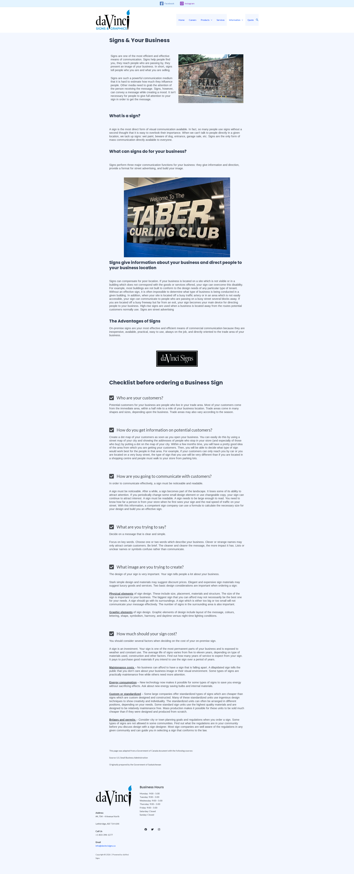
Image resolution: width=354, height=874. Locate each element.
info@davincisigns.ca (105, 845)
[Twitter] (152, 829)
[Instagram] (159, 829)
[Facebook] (146, 829)
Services (221, 20)
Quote (251, 20)
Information (234, 20)
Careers (192, 20)
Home (181, 20)
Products (205, 20)
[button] (210, 20)
